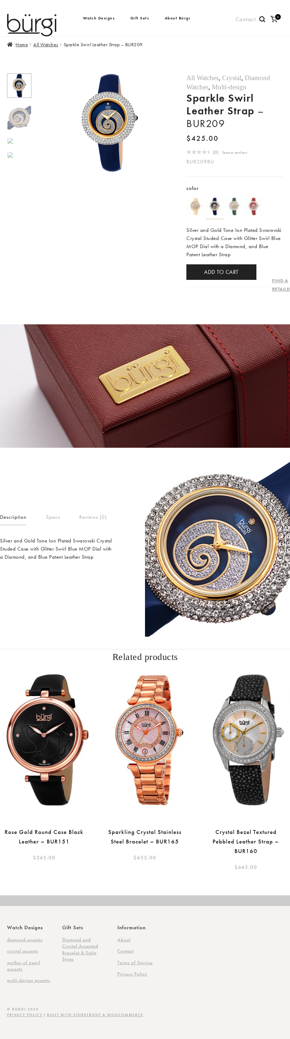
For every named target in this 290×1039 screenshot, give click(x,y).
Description (13, 517)
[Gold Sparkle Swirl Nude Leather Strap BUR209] (195, 206)
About (123, 940)
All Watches (45, 44)
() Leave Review (230, 152)
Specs (53, 517)
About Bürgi (178, 18)
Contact (246, 19)
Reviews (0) (93, 517)
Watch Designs (99, 18)
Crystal (231, 78)
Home (22, 44)
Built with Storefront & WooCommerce (95, 1015)
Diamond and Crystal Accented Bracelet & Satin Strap (80, 949)
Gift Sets (139, 18)
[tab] (13, 518)
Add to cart (221, 272)
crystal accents (22, 951)
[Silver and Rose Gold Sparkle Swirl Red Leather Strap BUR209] (253, 206)
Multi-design (229, 87)
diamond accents (25, 940)
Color (192, 188)
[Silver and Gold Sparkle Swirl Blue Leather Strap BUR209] (215, 206)
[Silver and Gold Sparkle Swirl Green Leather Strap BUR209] (234, 206)
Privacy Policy (132, 974)
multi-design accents (28, 980)
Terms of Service (135, 963)
